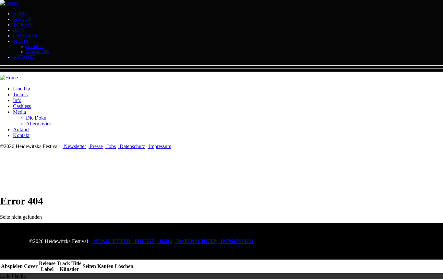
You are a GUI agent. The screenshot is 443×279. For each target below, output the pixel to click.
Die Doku (35, 46)
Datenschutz (131, 146)
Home (20, 13)
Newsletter (74, 146)
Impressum (159, 146)
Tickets (23, 24)
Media (21, 41)
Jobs (110, 146)
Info (18, 30)
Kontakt (21, 135)
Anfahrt (24, 57)
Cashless (25, 35)
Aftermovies (37, 51)
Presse (96, 146)
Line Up (22, 19)
